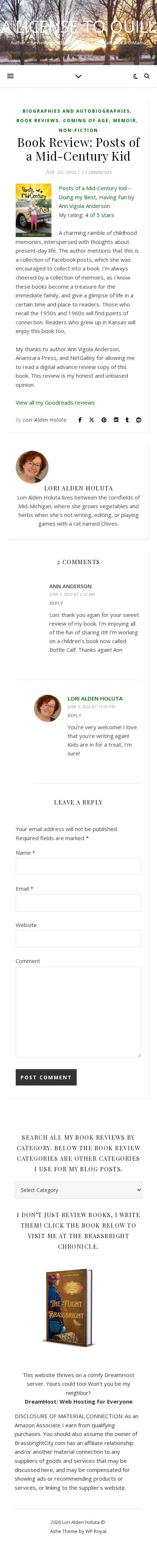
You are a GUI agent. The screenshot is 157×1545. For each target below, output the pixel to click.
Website (26, 924)
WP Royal (95, 1531)
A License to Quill (78, 26)
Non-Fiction (78, 130)
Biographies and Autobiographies (76, 111)
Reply (56, 603)
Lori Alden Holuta (45, 419)
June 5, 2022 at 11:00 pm (91, 706)
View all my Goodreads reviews (55, 402)
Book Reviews (37, 120)
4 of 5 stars (99, 214)
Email (24, 888)
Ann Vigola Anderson (84, 205)
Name (25, 852)
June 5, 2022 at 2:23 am (72, 594)
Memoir (124, 120)
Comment (28, 960)
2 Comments (96, 171)
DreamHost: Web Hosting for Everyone (79, 1401)
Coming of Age (86, 120)
